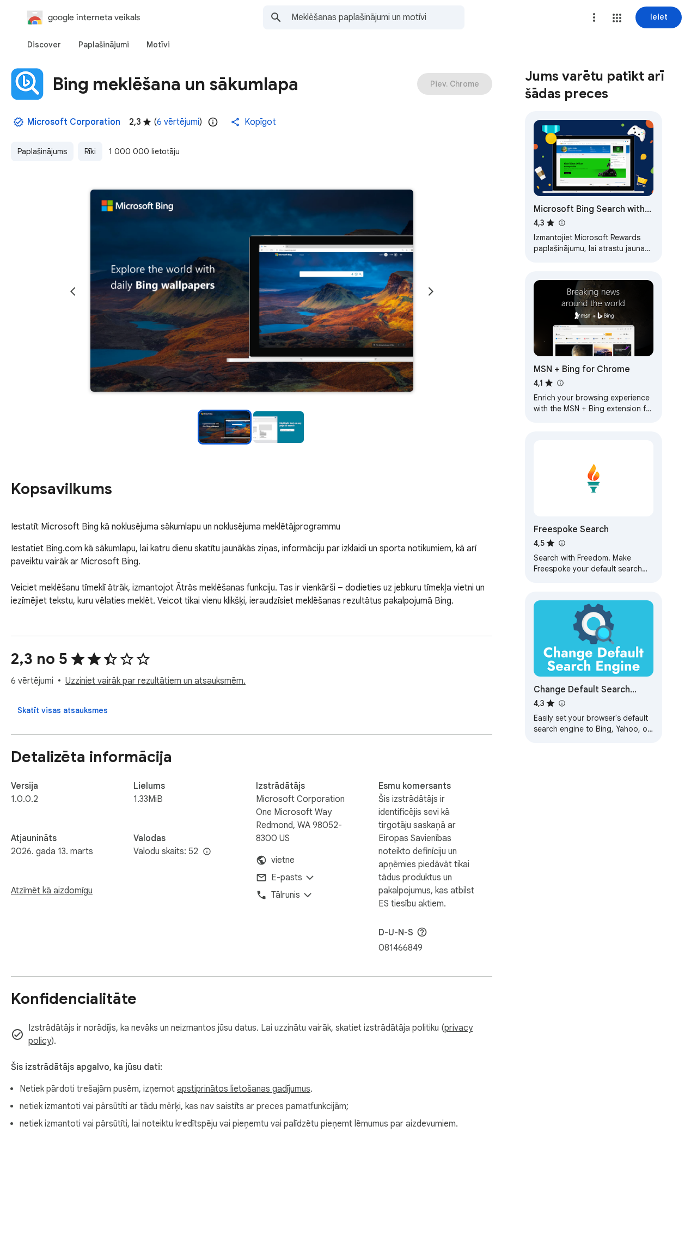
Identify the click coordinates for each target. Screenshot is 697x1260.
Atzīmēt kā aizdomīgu (52, 890)
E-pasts (286, 877)
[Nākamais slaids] (431, 291)
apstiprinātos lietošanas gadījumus (243, 1089)
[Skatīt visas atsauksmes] (62, 710)
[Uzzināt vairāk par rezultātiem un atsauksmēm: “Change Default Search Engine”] (561, 703)
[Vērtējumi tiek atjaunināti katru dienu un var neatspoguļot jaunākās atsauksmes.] (213, 122)
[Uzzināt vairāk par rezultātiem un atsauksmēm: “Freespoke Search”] (561, 543)
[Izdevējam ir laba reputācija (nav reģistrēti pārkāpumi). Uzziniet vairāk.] (18, 122)
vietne (283, 860)
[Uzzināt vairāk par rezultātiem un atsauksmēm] (422, 932)
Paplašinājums (42, 151)
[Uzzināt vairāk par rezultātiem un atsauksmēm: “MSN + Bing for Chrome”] (560, 383)
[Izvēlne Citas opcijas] (594, 17)
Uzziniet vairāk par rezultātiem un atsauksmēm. (155, 680)
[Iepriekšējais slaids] (73, 291)
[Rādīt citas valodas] (206, 852)
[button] (617, 18)
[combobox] (377, 17)
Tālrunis (285, 895)
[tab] (44, 44)
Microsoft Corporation (73, 122)
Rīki (90, 151)
